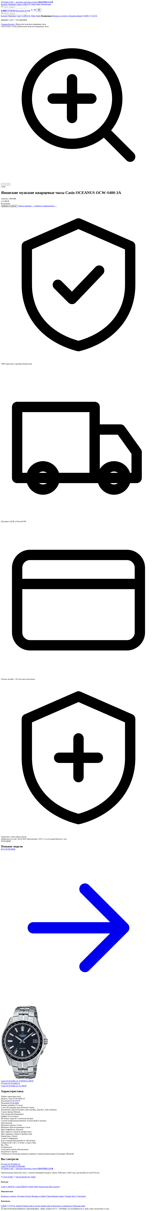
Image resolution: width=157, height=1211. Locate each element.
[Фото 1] (2, 184)
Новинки (12, 4)
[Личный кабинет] (32, 11)
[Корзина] (35, 11)
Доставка (21, 1196)
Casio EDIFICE (21, 1187)
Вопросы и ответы (60, 16)
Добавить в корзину (9, 206)
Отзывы (68, 1196)
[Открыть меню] (39, 10)
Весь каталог (54, 1187)
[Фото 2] (4, 184)
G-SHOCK (25, 4)
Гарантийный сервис (55, 1196)
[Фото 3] (7, 184)
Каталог (4, 4)
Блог (74, 1196)
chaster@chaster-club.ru (25, 1206)
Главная (4, 24)
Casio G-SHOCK (8, 1187)
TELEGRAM (21, 1177)
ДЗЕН (33, 1177)
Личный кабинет (75, 16)
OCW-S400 (14, 1103)
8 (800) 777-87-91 (90, 16)
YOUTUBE (8, 1177)
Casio (18, 4)
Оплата (28, 1196)
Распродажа (46, 4)
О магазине (81, 1196)
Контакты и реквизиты (62, 1206)
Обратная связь (78, 1206)
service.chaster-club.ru (43, 1206)
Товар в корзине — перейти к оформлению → (37, 206)
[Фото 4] (9, 184)
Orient (33, 4)
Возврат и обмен (39, 1196)
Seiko (38, 4)
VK (28, 1177)
